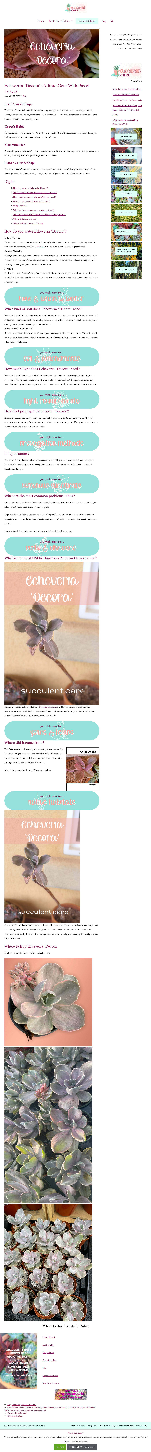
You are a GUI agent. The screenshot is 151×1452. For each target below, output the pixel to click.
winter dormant (40, 1410)
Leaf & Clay (48, 1344)
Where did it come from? (24, 218)
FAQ (100, 1425)
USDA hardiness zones (48, 706)
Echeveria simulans (15, 1416)
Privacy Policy (92, 1425)
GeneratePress (40, 1425)
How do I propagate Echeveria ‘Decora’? (31, 201)
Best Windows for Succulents (126, 94)
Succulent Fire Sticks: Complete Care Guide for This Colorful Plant (127, 110)
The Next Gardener (51, 1383)
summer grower (74, 1407)
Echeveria (16, 1404)
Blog (103, 21)
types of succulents (88, 1407)
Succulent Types (87, 21)
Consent (60, 1446)
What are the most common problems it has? (33, 210)
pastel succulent (47, 1407)
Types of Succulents (28, 1404)
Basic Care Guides (59, 21)
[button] (112, 21)
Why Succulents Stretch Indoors (127, 88)
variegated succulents (24, 1410)
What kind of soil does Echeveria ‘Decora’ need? (35, 192)
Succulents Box (50, 1360)
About (73, 1425)
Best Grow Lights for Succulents (127, 99)
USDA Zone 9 (9, 1410)
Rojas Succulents (50, 1375)
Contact (107, 1425)
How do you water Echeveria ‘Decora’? (30, 188)
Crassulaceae (12, 1407)
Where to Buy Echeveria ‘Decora (28, 223)
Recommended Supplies (125, 1425)
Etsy (45, 1367)
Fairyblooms (48, 1352)
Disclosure (81, 1425)
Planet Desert (49, 1336)
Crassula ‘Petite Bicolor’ (17, 1413)
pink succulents (61, 1407)
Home (41, 21)
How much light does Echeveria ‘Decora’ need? (34, 196)
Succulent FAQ (141, 1425)
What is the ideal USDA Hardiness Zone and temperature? (39, 214)
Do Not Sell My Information (82, 1446)
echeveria (22, 1407)
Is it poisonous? (20, 205)
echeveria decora (33, 1407)
